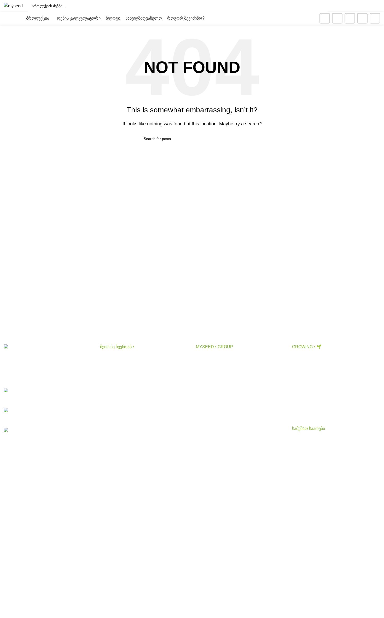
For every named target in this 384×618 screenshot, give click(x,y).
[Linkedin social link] (362, 18)
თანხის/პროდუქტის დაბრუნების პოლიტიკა (238, 426)
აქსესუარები (112, 377)
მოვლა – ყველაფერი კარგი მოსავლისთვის (335, 377)
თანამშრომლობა (213, 367)
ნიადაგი (108, 367)
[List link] (48, 396)
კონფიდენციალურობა (218, 397)
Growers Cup (304, 387)
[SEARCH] (322, 6)
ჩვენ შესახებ (208, 357)
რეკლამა (205, 387)
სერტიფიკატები (211, 406)
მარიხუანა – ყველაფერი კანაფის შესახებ (333, 357)
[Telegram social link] (375, 18)
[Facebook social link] (324, 18)
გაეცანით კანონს (212, 416)
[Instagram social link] (337, 18)
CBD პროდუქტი (115, 357)
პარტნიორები (209, 377)
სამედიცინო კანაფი (311, 406)
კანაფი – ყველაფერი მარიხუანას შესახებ (332, 367)
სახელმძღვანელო (310, 397)
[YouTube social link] (350, 18)
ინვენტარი (110, 387)
